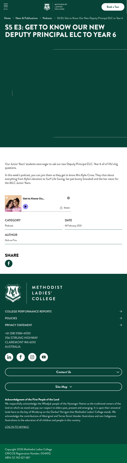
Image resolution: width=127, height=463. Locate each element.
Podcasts (47, 18)
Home (7, 18)
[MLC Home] (55, 6)
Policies (11, 318)
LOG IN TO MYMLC (17, 427)
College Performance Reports (28, 311)
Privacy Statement (18, 325)
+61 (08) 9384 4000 (18, 333)
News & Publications (27, 18)
